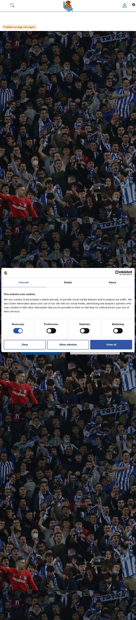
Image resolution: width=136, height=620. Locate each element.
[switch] (51, 330)
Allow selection (68, 344)
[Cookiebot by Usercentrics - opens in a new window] (117, 272)
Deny (25, 344)
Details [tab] (68, 282)
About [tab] (112, 282)
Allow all (111, 344)
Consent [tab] (24, 282)
